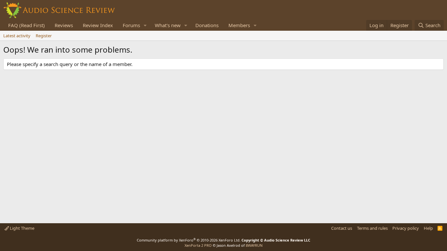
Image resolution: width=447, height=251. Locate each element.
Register (44, 36)
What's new (168, 25)
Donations (207, 25)
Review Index (98, 25)
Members (239, 25)
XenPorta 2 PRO (198, 245)
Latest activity (16, 36)
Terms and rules (372, 228)
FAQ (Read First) (26, 25)
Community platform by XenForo (189, 240)
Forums (131, 25)
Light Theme (21, 228)
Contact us (341, 228)
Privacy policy (405, 228)
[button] (145, 25)
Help (428, 228)
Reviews (64, 25)
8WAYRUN (254, 245)
